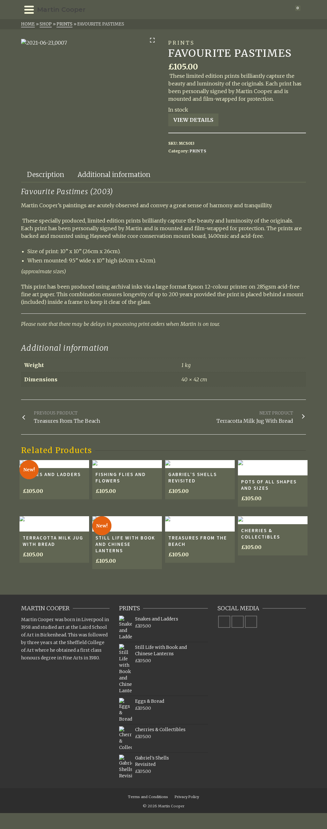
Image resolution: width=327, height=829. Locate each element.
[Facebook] (224, 622)
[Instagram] (251, 622)
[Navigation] (29, 9)
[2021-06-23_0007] (44, 43)
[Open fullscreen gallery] (152, 40)
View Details (193, 120)
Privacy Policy (187, 797)
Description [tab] (45, 175)
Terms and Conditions (148, 797)
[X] (238, 622)
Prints (198, 151)
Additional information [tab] (114, 175)
